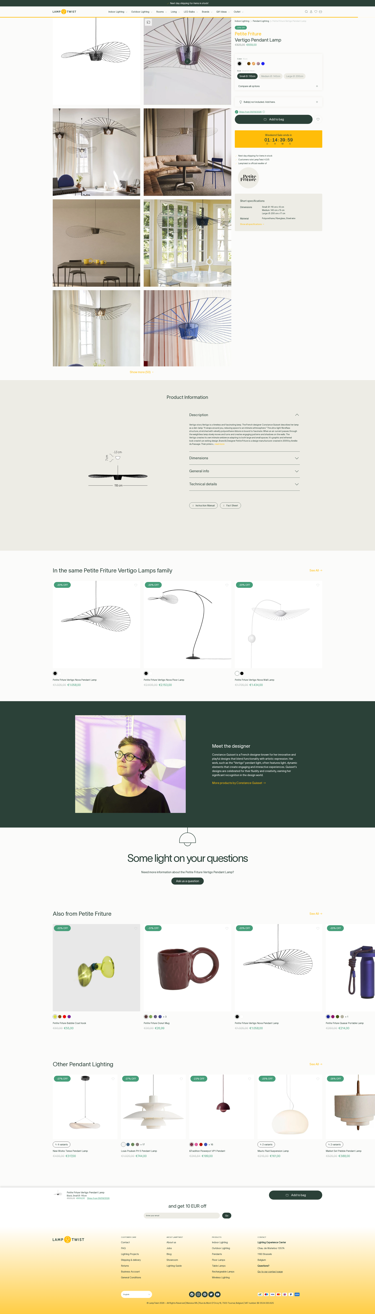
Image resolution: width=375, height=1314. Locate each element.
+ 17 (142, 1144)
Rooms (160, 11)
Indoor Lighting (116, 11)
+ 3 (165, 1016)
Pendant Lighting (261, 21)
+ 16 (211, 1144)
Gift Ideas (221, 11)
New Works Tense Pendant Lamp (70, 1151)
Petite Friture (248, 33)
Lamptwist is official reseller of (252, 163)
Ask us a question (187, 881)
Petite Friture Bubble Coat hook (69, 1023)
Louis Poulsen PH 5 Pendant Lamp (139, 1151)
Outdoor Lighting (140, 11)
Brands (205, 11)
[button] (96, 61)
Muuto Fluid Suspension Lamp (273, 1151)
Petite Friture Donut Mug (156, 1023)
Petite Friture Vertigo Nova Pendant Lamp (75, 680)
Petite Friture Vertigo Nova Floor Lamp (164, 680)
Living (174, 11)
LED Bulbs (189, 11)
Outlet (237, 11)
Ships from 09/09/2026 (98, 1198)
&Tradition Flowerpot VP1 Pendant (207, 1151)
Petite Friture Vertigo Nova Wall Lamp (254, 680)
